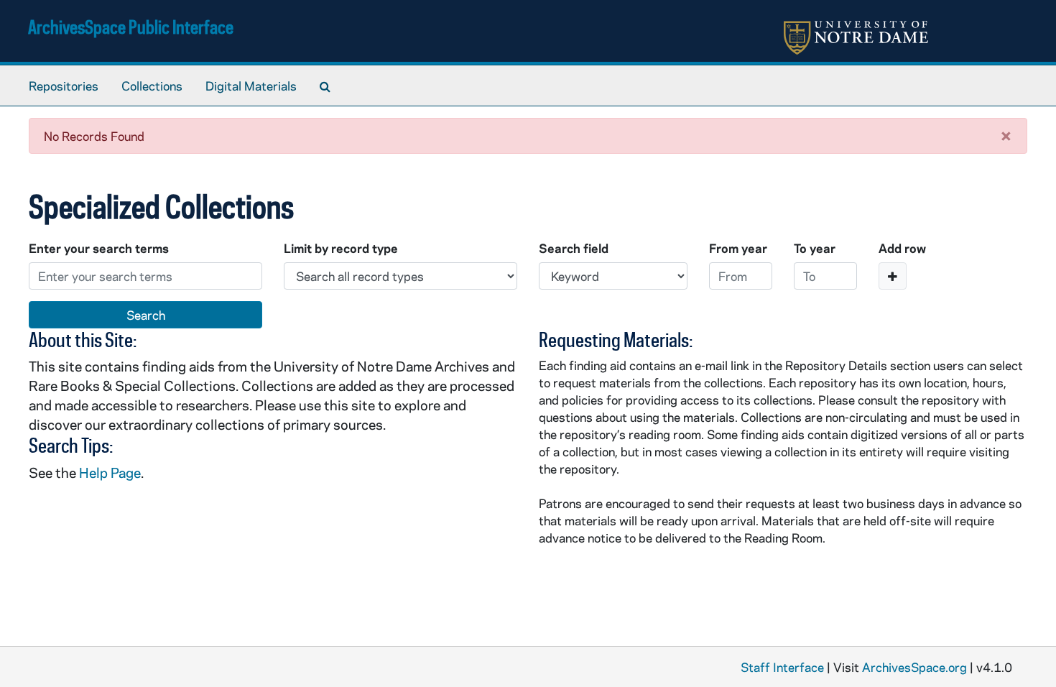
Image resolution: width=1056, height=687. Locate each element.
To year (814, 248)
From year (738, 248)
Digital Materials (251, 85)
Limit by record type (341, 248)
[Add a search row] (893, 276)
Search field (573, 248)
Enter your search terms (99, 248)
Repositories (63, 85)
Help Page (110, 472)
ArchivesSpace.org (914, 667)
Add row (902, 248)
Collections (151, 85)
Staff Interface (782, 667)
